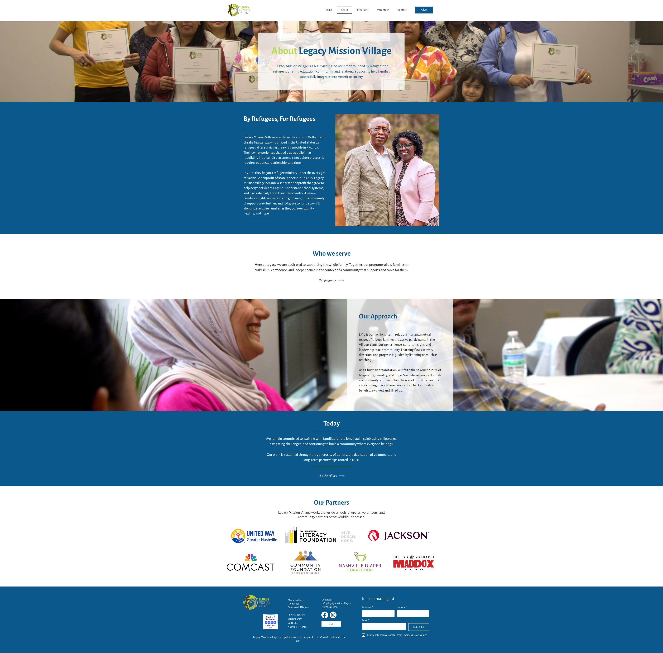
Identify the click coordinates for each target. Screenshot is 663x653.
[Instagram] (333, 615)
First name (367, 607)
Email (365, 620)
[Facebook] (324, 615)
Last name (402, 607)
